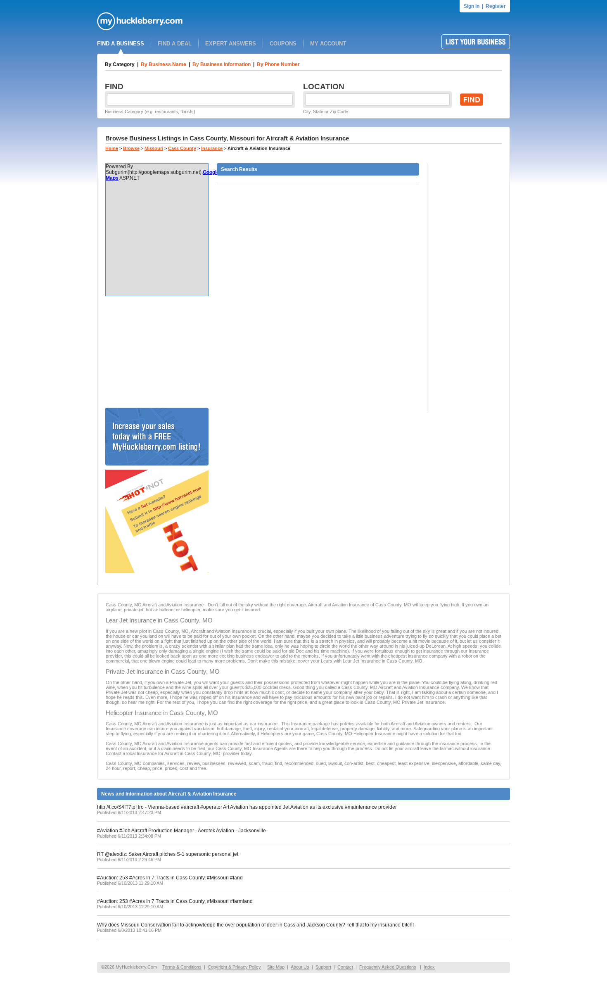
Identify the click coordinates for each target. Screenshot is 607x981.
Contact (345, 966)
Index (429, 966)
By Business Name (163, 64)
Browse (131, 148)
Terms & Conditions (182, 966)
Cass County (182, 148)
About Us (300, 966)
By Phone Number (278, 64)
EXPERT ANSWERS (230, 43)
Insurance (212, 148)
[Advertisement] (157, 352)
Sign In (471, 6)
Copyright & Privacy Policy (234, 966)
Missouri (154, 148)
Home (111, 148)
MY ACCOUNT (328, 43)
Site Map (276, 966)
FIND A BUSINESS (120, 43)
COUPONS (283, 43)
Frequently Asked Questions (387, 966)
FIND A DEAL (175, 43)
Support (323, 966)
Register (496, 6)
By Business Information (221, 64)
